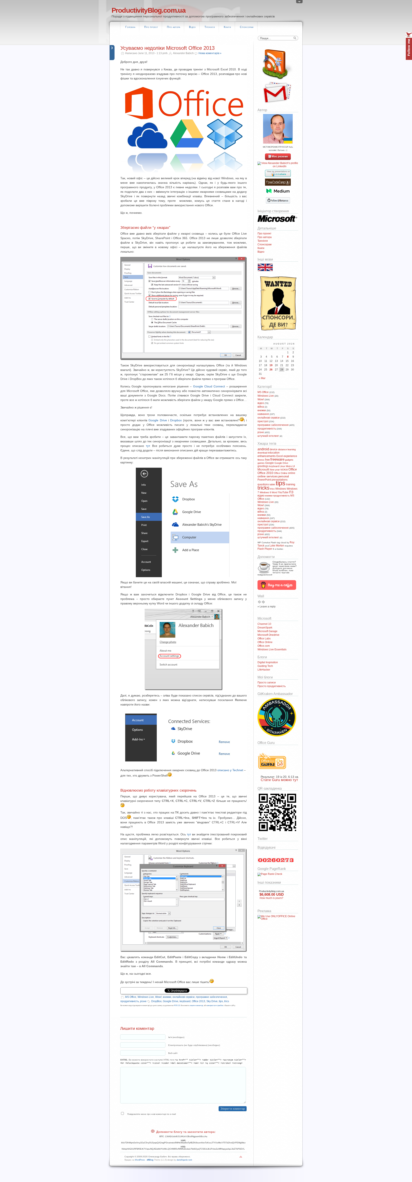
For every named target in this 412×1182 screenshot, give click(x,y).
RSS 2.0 (177, 1005)
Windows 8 (265, 492)
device (273, 449)
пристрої (263, 421)
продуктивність (129, 1001)
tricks (264, 488)
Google (269, 462)
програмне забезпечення (211, 996)
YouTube (283, 492)
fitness (261, 459)
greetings (263, 466)
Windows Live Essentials (272, 649)
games (261, 463)
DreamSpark (265, 627)
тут (148, 446)
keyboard (185, 1001)
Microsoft (263, 469)
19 (271, 365)
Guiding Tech (265, 666)
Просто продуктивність (272, 686)
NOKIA (284, 469)
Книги (227, 27)
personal (283, 476)
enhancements (267, 456)
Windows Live (146, 996)
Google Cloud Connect (209, 386)
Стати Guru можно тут (279, 780)
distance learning (287, 449)
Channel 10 (264, 623)
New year (275, 469)
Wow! (158, 996)
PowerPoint (264, 479)
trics (226, 1001)
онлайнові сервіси (184, 996)
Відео (192, 27)
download (262, 452)
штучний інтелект (268, 435)
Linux (282, 466)
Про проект (151, 27)
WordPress (140, 1160)
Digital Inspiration (268, 662)
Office (292, 469)
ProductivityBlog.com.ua (148, 10)
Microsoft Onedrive (268, 634)
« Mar (262, 378)
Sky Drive (212, 1001)
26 (271, 369)
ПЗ (291, 492)
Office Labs (264, 638)
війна (261, 406)
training (290, 484)
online (291, 473)
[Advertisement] (270, 946)
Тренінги (209, 27)
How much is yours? (271, 898)
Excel (279, 456)
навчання (263, 414)
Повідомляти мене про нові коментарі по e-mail (151, 1114)
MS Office (130, 996)
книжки (167, 996)
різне (143, 1001)
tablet (272, 484)
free (267, 459)
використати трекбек (215, 1005)
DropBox (156, 1001)
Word (274, 492)
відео (261, 403)
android (263, 449)
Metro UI (290, 466)
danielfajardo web (184, 1160)
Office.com (264, 645)
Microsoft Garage (267, 631)
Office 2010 (265, 473)
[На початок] (240, 1158)
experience (290, 456)
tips (221, 1001)
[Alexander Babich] (278, 159)
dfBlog (150, 1160)
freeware (277, 459)
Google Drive (157, 420)
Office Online (280, 473)
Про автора (173, 27)
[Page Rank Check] (270, 873)
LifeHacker (264, 669)
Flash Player (265, 548)
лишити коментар (196, 1005)
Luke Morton (277, 545)
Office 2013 (198, 1001)
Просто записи (267, 682)
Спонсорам (247, 27)
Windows (280, 488)
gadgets (289, 459)
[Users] (299, 2)
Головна (130, 27)
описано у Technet (230, 770)
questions (263, 484)
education (274, 452)
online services (268, 476)
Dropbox (176, 420)
